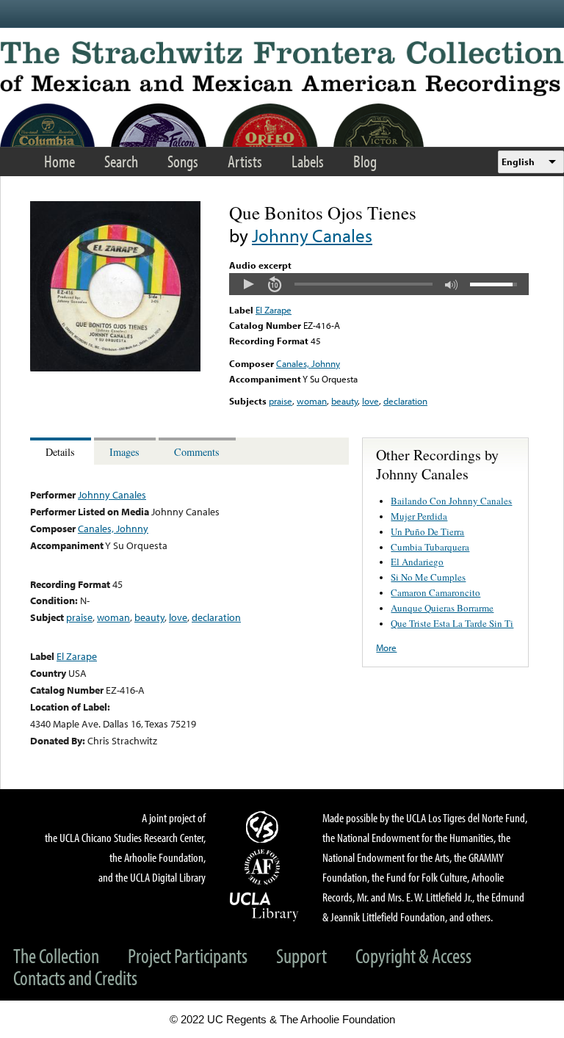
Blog (365, 161)
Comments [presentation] (197, 452)
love (370, 401)
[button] (248, 284)
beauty (344, 401)
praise (280, 401)
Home (59, 161)
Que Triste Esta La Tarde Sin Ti (452, 623)
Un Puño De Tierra (427, 531)
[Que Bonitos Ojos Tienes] (115, 368)
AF (264, 867)
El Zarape (274, 310)
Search (121, 161)
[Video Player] (379, 284)
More (386, 647)
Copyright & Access (413, 955)
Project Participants (187, 955)
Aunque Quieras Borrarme (442, 607)
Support (301, 955)
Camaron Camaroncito (435, 592)
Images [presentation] (124, 452)
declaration (405, 401)
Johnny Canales (312, 235)
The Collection (56, 955)
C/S (264, 826)
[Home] (282, 68)
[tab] (62, 451)
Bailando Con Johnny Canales (451, 500)
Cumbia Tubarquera (430, 547)
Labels (308, 161)
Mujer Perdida (419, 516)
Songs (182, 161)
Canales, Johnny (308, 363)
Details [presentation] (60, 452)
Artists (245, 161)
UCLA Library (264, 905)
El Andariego (417, 561)
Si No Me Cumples (428, 577)
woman (312, 401)
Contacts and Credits (75, 977)
